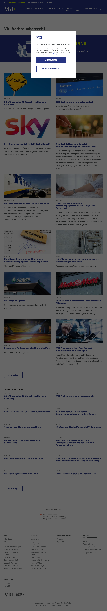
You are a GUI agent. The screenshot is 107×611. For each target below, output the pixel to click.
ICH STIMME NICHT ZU (51, 69)
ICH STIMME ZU (51, 60)
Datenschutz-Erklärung (50, 54)
